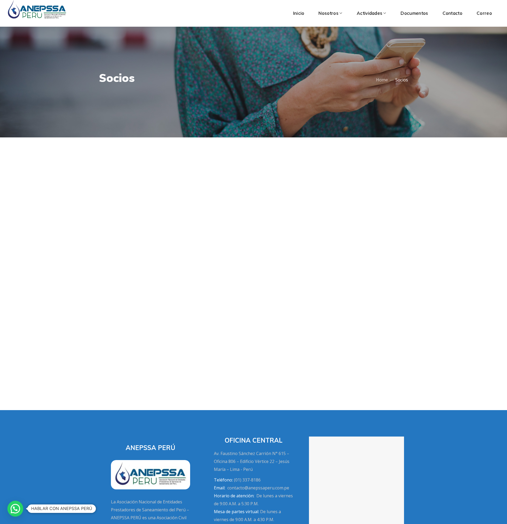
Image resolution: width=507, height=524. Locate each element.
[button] (15, 509)
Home (382, 80)
